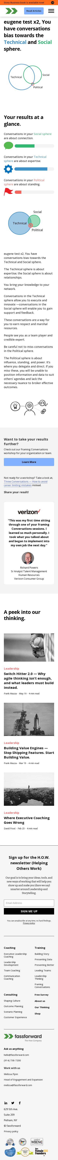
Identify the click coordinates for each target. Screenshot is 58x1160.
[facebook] (20, 1103)
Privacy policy (29, 923)
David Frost (9, 828)
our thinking (22, 615)
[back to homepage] (11, 11)
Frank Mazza (10, 693)
